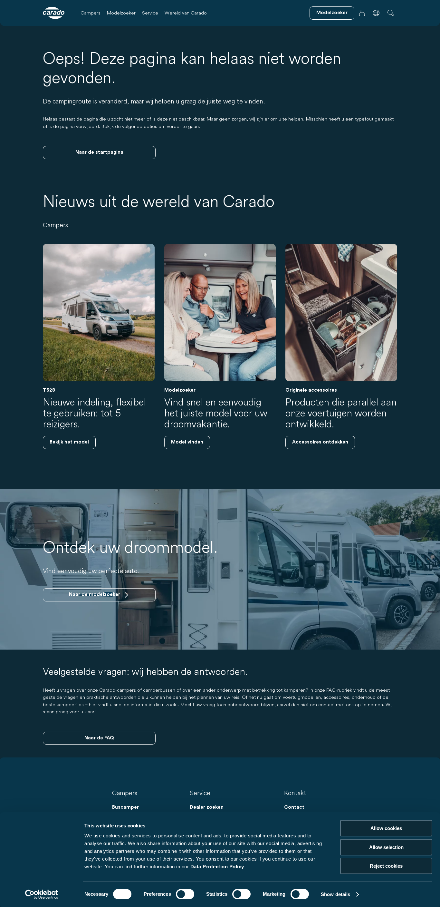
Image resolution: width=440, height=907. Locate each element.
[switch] (185, 894)
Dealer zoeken (207, 807)
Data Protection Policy (217, 866)
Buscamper (125, 807)
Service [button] (150, 13)
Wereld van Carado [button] (186, 13)
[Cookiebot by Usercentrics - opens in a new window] (42, 894)
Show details (335, 894)
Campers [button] (90, 13)
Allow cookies (386, 828)
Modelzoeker (121, 13)
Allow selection (386, 847)
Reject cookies (386, 866)
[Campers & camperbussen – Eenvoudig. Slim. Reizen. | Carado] (53, 13)
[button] (376, 12)
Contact (294, 807)
